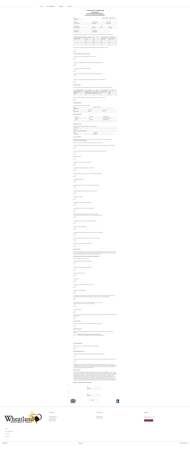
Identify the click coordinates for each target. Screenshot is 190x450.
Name (74, 106)
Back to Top (81, 443)
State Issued (91, 116)
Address (74, 129)
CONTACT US (7, 436)
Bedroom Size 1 (105, 17)
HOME (6, 428)
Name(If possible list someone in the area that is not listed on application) (85, 126)
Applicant (75, 21)
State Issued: (91, 119)
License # (76, 116)
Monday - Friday (99, 416)
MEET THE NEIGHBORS (9, 431)
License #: (76, 119)
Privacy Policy (4, 443)
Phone (74, 132)
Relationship (95, 132)
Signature (68, 391)
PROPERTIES (7, 433)
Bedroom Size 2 (113, 17)
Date (74, 17)
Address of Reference (96, 106)
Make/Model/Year (106, 119)
